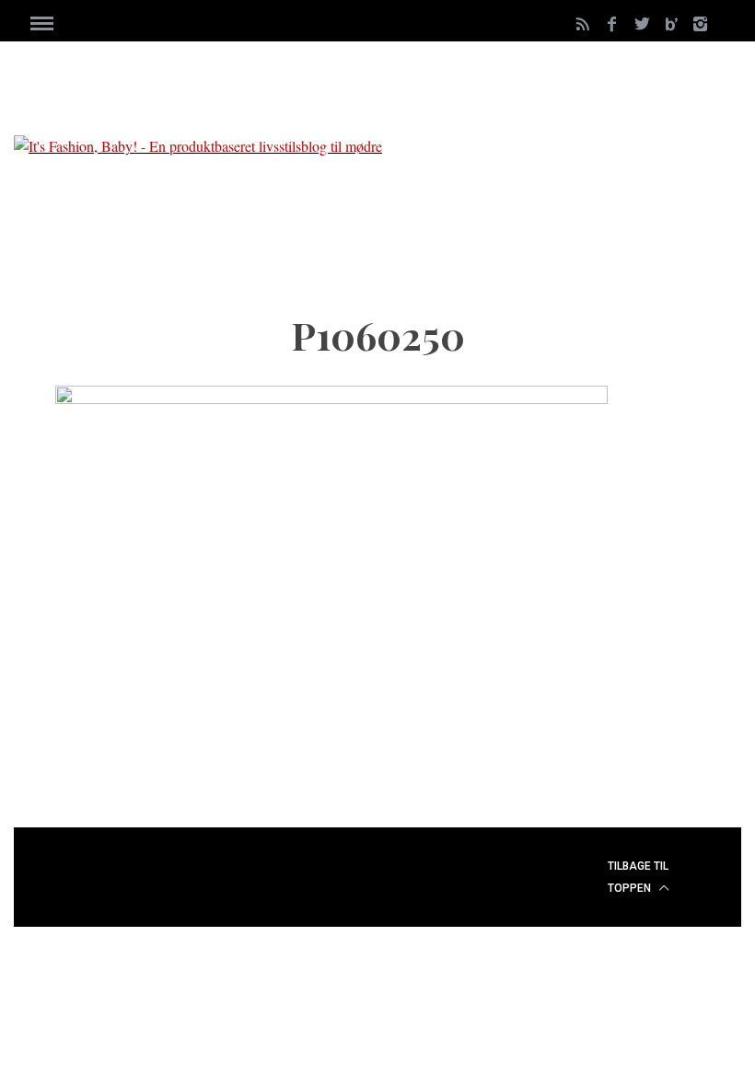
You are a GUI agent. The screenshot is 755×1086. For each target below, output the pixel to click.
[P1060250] (331, 398)
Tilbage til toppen (638, 877)
